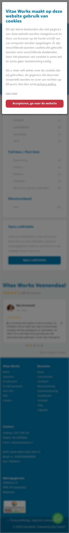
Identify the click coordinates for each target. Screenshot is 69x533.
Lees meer (11, 93)
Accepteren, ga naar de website (35, 103)
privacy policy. (46, 84)
